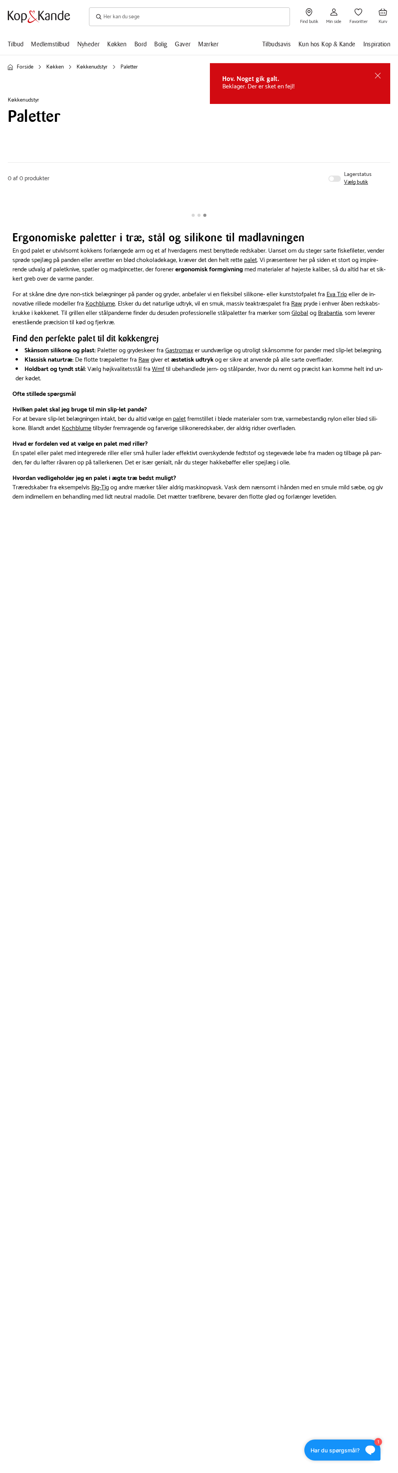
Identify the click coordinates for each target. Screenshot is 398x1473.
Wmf (158, 369)
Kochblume (100, 304)
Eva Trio (336, 294)
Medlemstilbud (50, 44)
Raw (296, 304)
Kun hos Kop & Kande (327, 44)
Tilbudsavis (276, 44)
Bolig (160, 44)
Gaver (182, 44)
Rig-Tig (100, 487)
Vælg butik (356, 182)
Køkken (116, 44)
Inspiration (376, 44)
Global (300, 313)
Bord (140, 44)
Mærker (208, 44)
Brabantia (330, 313)
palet (250, 260)
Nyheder (88, 44)
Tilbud (15, 44)
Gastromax (179, 350)
